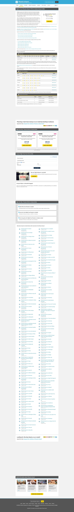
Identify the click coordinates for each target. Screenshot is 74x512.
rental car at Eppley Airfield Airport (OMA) (27, 29)
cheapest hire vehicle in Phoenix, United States (33, 123)
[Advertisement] (37, 113)
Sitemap (53, 503)
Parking (38, 5)
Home (17, 5)
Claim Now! (34, 176)
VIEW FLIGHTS (54, 59)
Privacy (50, 503)
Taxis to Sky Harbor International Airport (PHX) (25, 36)
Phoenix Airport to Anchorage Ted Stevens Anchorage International (47, 361)
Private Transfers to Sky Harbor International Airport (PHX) (27, 33)
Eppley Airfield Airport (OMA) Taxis (23, 45)
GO (42, 501)
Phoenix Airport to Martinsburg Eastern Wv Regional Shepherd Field (48, 406)
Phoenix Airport (25, 2)
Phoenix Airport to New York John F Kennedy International (48, 252)
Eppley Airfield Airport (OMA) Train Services (24, 47)
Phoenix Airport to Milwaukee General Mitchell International (28, 320)
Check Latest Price (26, 145)
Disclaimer (46, 503)
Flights (21, 5)
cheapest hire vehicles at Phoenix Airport (32, 439)
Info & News (44, 5)
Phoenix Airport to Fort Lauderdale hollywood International (47, 381)
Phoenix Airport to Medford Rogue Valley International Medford (47, 336)
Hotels (49, 5)
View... (19, 490)
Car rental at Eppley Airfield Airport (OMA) (24, 41)
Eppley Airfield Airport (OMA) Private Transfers (25, 42)
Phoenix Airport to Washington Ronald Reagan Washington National (28, 324)
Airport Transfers (32, 5)
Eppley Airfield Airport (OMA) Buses (23, 44)
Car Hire (25, 5)
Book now (49, 21)
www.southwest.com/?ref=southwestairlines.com (24, 65)
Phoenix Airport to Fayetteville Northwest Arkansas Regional (27, 358)
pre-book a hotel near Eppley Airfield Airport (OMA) (33, 48)
